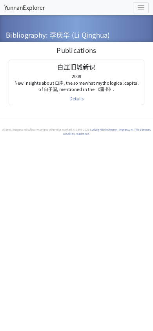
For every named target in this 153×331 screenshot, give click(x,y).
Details (76, 98)
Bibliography (26, 35)
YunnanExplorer (24, 7)
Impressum (126, 129)
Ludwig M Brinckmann (104, 129)
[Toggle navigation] (141, 7)
